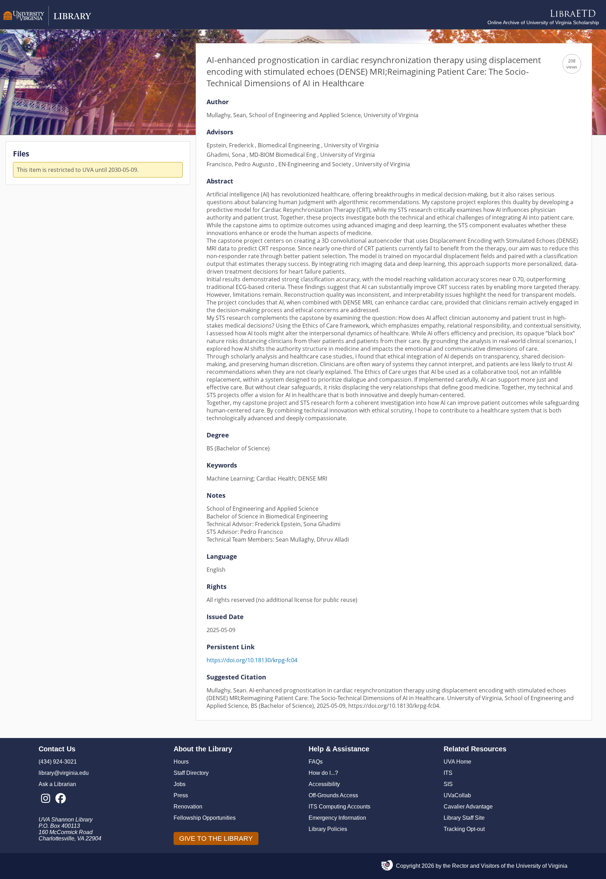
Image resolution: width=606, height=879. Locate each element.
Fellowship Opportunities (205, 818)
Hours (181, 762)
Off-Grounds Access (333, 795)
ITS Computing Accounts (339, 807)
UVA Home (457, 762)
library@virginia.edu (64, 773)
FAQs (316, 762)
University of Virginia (541, 866)
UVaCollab (457, 795)
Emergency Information (337, 818)
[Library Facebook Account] (60, 798)
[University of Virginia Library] (47, 24)
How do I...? (323, 773)
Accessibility (324, 784)
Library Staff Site (464, 818)
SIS (448, 784)
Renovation (188, 807)
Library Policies (328, 829)
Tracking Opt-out (464, 829)
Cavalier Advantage (468, 807)
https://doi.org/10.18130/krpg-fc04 (252, 660)
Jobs (180, 784)
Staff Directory (191, 773)
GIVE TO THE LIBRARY (216, 838)
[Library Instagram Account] (45, 798)
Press (181, 795)
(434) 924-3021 (58, 762)
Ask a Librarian (57, 784)
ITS (448, 773)
